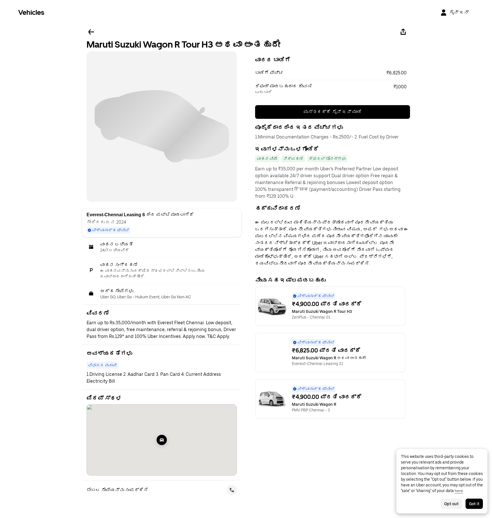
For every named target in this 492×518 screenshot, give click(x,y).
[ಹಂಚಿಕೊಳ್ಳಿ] (403, 32)
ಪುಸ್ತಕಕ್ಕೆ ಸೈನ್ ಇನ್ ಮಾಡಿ (333, 111)
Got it (474, 503)
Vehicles (31, 12)
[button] (332, 73)
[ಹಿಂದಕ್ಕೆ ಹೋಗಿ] (91, 32)
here (459, 490)
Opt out (451, 503)
